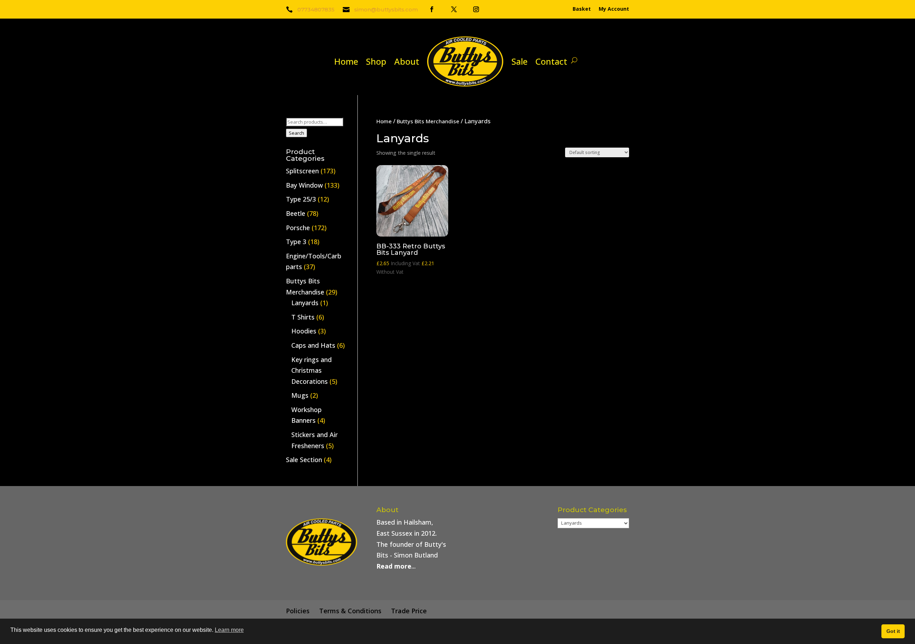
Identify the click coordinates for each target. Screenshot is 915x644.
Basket (582, 9)
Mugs (299, 395)
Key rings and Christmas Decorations (311, 370)
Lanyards (304, 302)
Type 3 (296, 241)
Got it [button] (893, 631)
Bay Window (304, 185)
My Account (614, 9)
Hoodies (303, 331)
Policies (298, 610)
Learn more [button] (229, 630)
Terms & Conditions (350, 610)
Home (346, 61)
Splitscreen (302, 171)
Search (296, 133)
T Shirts (303, 317)
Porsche (298, 227)
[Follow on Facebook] (431, 9)
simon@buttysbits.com (386, 9)
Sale (519, 61)
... (396, 566)
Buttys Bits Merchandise (428, 121)
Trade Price (409, 610)
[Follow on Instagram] (476, 9)
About (406, 61)
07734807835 (316, 9)
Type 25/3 (301, 199)
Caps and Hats (313, 345)
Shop (376, 61)
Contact (551, 61)
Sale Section (304, 459)
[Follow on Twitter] (454, 9)
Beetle (295, 213)
